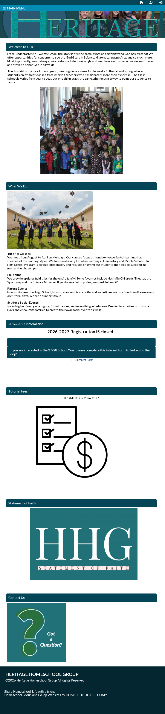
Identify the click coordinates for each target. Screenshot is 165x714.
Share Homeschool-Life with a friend (29, 691)
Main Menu (16, 8)
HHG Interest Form (81, 360)
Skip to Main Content (103, 680)
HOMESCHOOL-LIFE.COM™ (86, 695)
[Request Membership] (151, 2)
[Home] (141, 2)
